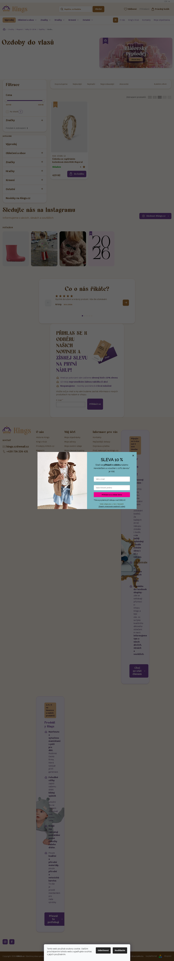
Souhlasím (120, 950)
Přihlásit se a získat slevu (112, 494)
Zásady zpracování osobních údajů (112, 506)
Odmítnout (103, 950)
